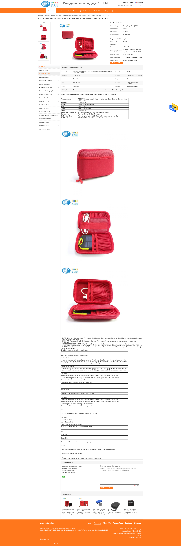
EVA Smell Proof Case (45, 94)
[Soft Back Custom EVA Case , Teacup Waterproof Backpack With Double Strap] (68, 503)
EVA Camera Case (44, 112)
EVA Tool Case (43, 70)
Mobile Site (45, 539)
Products (51, 11)
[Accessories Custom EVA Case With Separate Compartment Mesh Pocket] (115, 505)
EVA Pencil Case (44, 105)
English (139, 2)
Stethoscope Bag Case (45, 80)
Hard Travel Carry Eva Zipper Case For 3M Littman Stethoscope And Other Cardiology (99, 512)
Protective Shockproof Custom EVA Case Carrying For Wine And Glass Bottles (83, 512)
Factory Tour (72, 11)
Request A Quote (110, 11)
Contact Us (97, 11)
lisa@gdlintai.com (135, 537)
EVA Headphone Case (45, 87)
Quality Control (85, 11)
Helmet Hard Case (44, 98)
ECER (106, 530)
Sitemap (137, 523)
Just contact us (63, 544)
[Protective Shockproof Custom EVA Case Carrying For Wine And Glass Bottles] (84, 503)
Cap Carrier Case (44, 122)
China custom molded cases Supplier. (63, 528)
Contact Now (118, 63)
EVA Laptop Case (44, 77)
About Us (61, 11)
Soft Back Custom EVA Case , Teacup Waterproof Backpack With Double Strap (68, 512)
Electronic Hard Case (45, 118)
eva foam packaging (71, 458)
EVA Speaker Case (44, 84)
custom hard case (83, 458)
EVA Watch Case (44, 101)
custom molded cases (94, 458)
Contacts (128, 523)
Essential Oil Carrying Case (47, 91)
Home (42, 11)
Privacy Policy (44, 528)
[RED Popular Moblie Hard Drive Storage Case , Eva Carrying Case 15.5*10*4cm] (43, 28)
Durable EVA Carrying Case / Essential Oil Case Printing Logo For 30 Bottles (130, 512)
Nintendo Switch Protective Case (48, 115)
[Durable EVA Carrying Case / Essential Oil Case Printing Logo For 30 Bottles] (130, 503)
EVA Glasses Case (44, 108)
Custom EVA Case (56, 15)
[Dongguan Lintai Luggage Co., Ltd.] (49, 4)
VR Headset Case (44, 125)
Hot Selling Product (44, 129)
